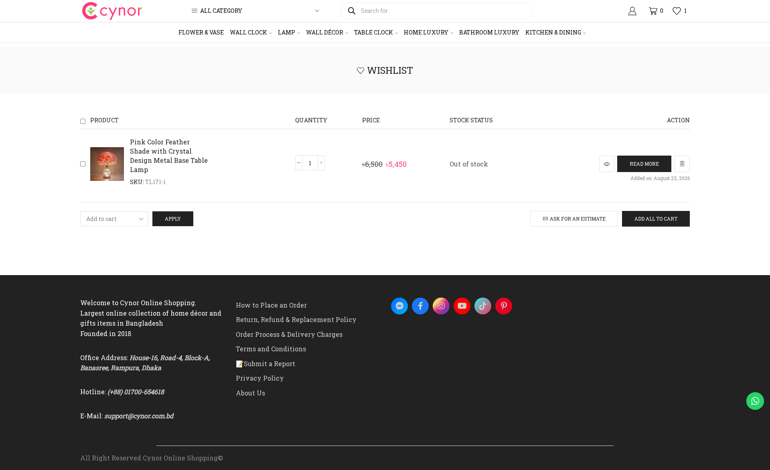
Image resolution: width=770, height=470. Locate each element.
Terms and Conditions (271, 348)
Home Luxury (426, 32)
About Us (250, 393)
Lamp (286, 32)
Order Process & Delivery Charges (289, 334)
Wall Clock (248, 32)
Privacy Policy (260, 378)
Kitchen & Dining (553, 32)
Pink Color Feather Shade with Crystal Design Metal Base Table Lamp (169, 155)
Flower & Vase (201, 32)
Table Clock (373, 32)
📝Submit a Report (265, 363)
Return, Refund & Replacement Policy (296, 319)
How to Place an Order (271, 305)
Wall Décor (324, 32)
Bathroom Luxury (489, 32)
